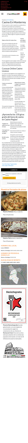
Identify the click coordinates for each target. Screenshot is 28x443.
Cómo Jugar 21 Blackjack (7, 165)
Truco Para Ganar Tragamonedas (9, 164)
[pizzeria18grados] (13, 14)
